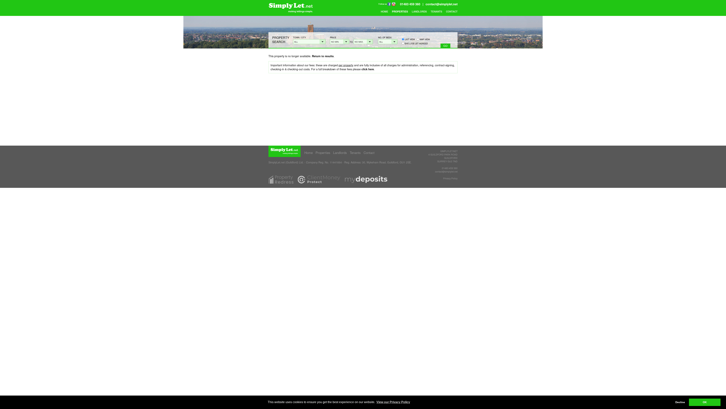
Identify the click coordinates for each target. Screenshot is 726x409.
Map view (424, 39)
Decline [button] (680, 402)
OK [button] (705, 402)
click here (367, 69)
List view (409, 39)
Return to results (323, 56)
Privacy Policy (450, 178)
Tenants (436, 11)
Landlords (419, 11)
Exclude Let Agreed (416, 43)
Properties (400, 11)
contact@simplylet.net (442, 4)
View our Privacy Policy (393, 402)
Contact (452, 11)
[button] (309, 41)
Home (384, 11)
